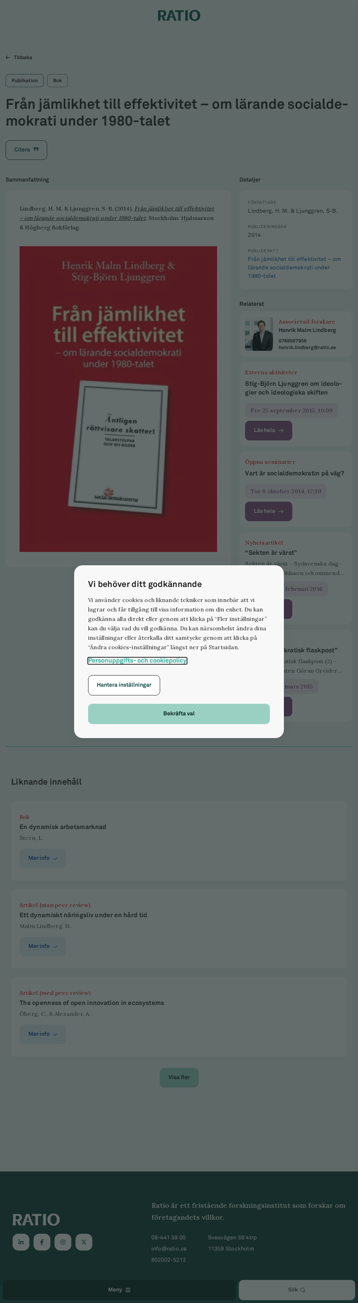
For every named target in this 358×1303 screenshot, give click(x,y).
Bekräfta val (179, 713)
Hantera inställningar (124, 685)
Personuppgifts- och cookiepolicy (137, 661)
